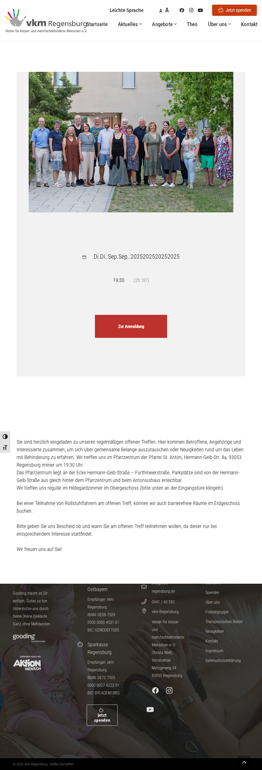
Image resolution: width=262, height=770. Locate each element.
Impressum (214, 650)
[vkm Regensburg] (146, 611)
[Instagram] (191, 10)
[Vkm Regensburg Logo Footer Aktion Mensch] (27, 663)
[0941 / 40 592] (146, 601)
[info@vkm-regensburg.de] (146, 587)
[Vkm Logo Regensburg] (46, 21)
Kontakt (211, 641)
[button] (140, 24)
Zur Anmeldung (131, 326)
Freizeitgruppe (216, 612)
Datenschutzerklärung (223, 660)
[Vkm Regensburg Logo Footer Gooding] (29, 638)
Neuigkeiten (214, 631)
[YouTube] (200, 10)
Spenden (212, 592)
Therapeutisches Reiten (224, 621)
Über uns (212, 602)
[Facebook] (182, 10)
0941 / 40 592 (163, 602)
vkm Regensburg (165, 611)
